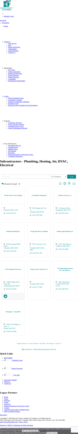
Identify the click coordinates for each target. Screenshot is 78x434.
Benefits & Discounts (15, 73)
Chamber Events (17, 360)
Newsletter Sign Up (14, 145)
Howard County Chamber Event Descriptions (22, 105)
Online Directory (13, 75)
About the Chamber (10, 380)
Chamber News (13, 147)
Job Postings (12, 151)
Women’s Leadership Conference (18, 102)
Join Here (3, 20)
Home (6, 26)
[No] (39, 431)
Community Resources (15, 156)
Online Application (14, 72)
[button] (3, 184)
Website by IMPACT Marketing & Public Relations (16, 425)
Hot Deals (11, 153)
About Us (7, 42)
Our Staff (17, 375)
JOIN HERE (8, 358)
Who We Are (12, 43)
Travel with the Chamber (16, 124)
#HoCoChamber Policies (12, 411)
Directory (7, 382)
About (6, 399)
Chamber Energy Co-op (16, 126)
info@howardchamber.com (8, 422)
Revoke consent (52, 433)
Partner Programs (17, 368)
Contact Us (11, 52)
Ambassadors (12, 49)
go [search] (72, 176)
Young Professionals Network (17, 128)
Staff (9, 45)
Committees (12, 79)
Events (6, 96)
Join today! (3, 415)
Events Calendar (33, 343)
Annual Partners (13, 51)
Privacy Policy (23, 422)
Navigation (5, 23)
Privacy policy (33, 431)
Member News (13, 149)
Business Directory (22, 343)
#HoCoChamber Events (16, 98)
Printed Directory (13, 77)
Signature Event (13, 103)
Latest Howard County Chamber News (16, 410)
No (27, 431)
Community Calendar (15, 100)
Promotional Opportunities (16, 81)
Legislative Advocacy (15, 123)
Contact (6, 408)
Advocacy (7, 404)
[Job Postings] (5, 297)
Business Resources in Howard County (20, 154)
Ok (23, 431)
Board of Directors (14, 47)
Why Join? (11, 70)
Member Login (9, 16)
